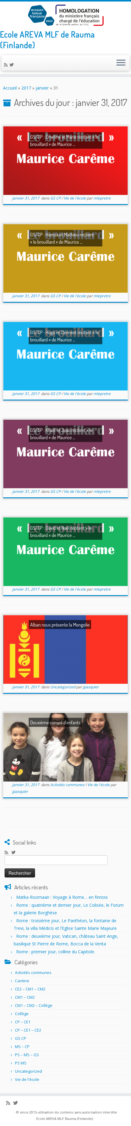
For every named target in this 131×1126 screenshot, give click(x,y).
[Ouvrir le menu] (121, 63)
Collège (22, 1013)
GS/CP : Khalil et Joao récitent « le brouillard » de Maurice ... (61, 434)
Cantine (22, 980)
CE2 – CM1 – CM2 (30, 989)
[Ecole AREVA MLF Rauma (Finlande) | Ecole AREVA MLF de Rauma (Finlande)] (65, 15)
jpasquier (91, 687)
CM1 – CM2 (25, 997)
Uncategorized (63, 687)
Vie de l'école (75, 198)
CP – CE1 (22, 1022)
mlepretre (102, 198)
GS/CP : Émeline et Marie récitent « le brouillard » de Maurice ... (64, 140)
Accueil (10, 88)
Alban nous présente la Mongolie (60, 624)
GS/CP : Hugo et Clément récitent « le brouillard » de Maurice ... (64, 336)
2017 (26, 88)
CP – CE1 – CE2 (28, 1030)
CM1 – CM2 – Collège (33, 1005)
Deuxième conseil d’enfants (55, 722)
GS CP (56, 198)
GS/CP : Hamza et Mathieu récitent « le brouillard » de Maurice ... (62, 238)
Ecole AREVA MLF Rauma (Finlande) (64, 1118)
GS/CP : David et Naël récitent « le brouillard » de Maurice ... (61, 531)
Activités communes (67, 784)
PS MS (21, 1063)
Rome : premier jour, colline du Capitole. (55, 952)
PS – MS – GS (27, 1054)
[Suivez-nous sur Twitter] (12, 65)
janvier (42, 88)
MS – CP (22, 1046)
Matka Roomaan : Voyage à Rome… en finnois (62, 897)
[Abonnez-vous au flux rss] (6, 65)
